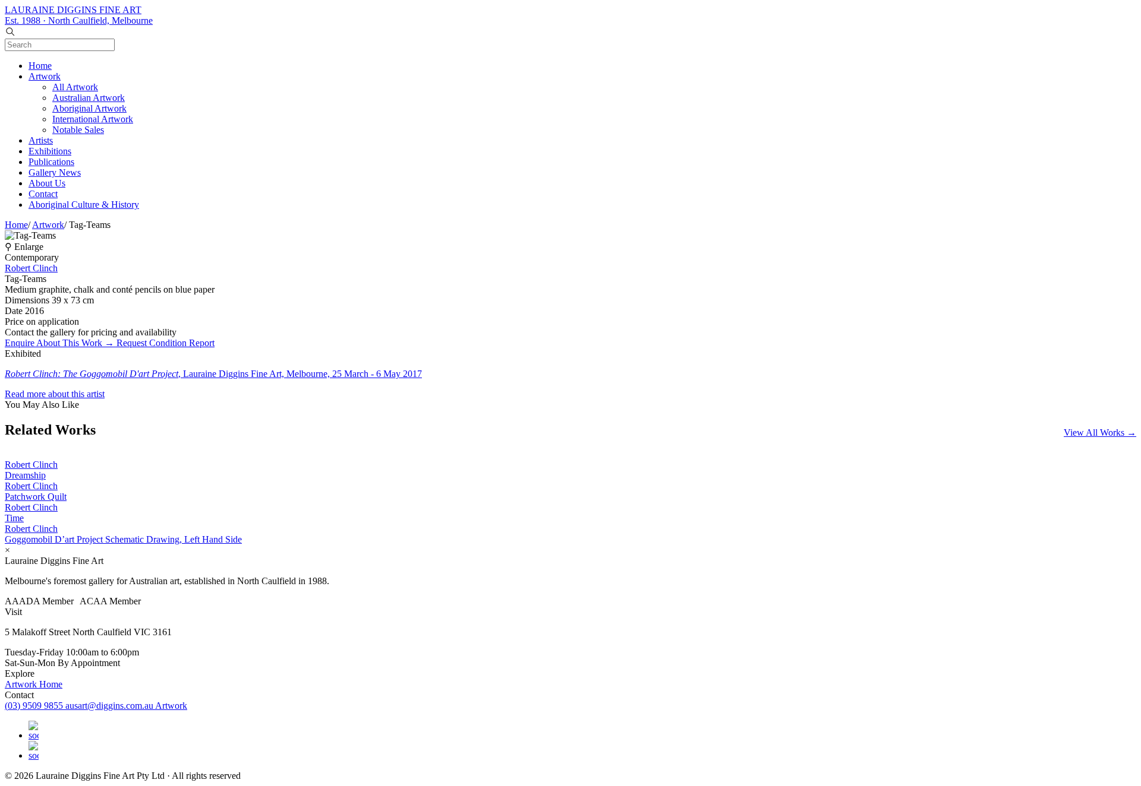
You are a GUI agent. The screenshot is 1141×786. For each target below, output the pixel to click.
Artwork (45, 76)
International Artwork (92, 119)
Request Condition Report (165, 343)
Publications (51, 162)
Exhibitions (50, 151)
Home (40, 66)
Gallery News (55, 172)
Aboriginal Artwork (89, 108)
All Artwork (75, 87)
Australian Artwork (88, 98)
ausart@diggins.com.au (110, 706)
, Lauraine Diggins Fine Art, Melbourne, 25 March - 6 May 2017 (213, 374)
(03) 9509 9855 (35, 706)
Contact (43, 194)
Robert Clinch (31, 268)
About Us (47, 183)
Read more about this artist (55, 394)
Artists (41, 140)
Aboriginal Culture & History (84, 204)
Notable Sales (78, 130)
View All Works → (1100, 432)
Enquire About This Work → (60, 343)
